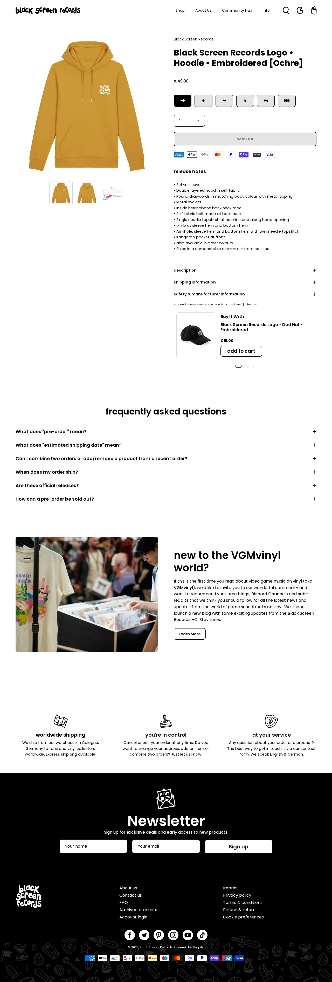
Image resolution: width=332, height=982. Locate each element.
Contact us (130, 895)
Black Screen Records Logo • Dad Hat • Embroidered (261, 327)
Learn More (190, 634)
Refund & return (239, 910)
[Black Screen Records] (48, 10)
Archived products (138, 910)
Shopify (198, 947)
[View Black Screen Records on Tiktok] (202, 935)
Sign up (238, 846)
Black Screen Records (156, 947)
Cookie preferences (243, 917)
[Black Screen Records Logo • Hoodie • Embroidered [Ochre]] (61, 193)
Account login (133, 917)
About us (128, 888)
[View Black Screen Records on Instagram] (173, 935)
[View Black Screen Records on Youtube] (188, 935)
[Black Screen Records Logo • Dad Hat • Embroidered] (196, 335)
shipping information (195, 282)
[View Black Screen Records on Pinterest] (159, 935)
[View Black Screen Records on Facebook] (130, 935)
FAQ (123, 902)
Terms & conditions (242, 902)
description (185, 270)
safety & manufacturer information (209, 294)
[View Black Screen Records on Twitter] (144, 935)
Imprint (230, 888)
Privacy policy (237, 895)
